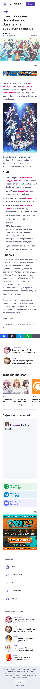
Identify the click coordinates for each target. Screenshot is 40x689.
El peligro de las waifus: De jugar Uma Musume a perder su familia (24, 352)
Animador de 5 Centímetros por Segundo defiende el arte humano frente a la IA (23, 640)
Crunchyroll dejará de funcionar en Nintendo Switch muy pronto (21, 659)
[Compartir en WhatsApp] (28, 336)
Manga (5, 12)
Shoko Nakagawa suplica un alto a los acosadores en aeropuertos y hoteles (22, 363)
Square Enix (27, 86)
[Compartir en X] (12, 336)
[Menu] (5, 4)
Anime (5, 396)
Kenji (20, 405)
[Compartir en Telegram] (20, 336)
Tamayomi (29, 198)
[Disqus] (20, 449)
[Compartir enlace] (36, 336)
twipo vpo (29, 671)
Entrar (30, 4)
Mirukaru (6, 33)
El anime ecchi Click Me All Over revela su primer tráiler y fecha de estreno (15, 401)
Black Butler (23, 191)
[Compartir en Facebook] (4, 336)
